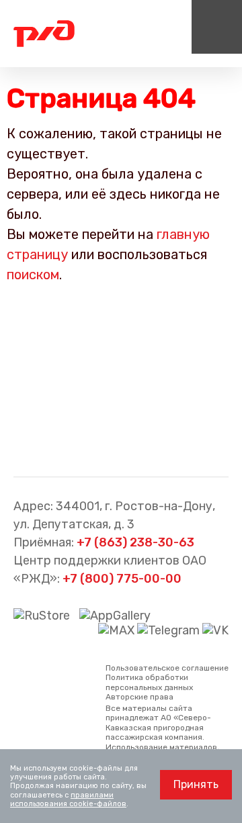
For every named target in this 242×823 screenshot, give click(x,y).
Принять (195, 784)
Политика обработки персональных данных (149, 682)
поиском (33, 275)
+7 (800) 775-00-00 (122, 578)
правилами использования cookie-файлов (68, 799)
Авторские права (139, 696)
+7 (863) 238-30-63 (135, 542)
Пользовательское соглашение (167, 668)
